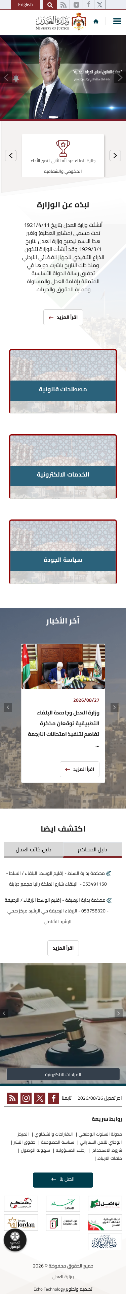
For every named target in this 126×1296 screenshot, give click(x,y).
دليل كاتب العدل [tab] (33, 849)
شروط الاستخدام (106, 1150)
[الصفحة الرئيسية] (95, 21)
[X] (99, 5)
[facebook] (88, 5)
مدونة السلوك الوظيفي (100, 1134)
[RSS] (63, 5)
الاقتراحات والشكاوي (54, 1134)
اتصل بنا (67, 1179)
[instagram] (76, 5)
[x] (38, 1099)
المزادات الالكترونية (63, 1074)
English (25, 4)
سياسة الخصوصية (57, 1142)
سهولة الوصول (35, 1150)
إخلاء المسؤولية (71, 1150)
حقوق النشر (24, 1142)
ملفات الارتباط (109, 1158)
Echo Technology (49, 1289)
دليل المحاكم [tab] (92, 849)
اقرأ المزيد (83, 769)
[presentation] (115, 155)
